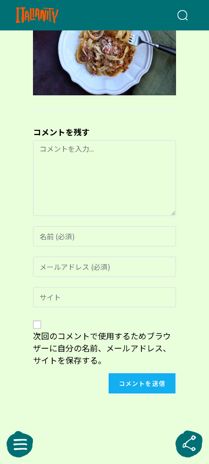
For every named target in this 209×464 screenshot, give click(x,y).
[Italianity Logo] (51, 15)
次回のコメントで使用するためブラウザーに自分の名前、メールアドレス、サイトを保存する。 (102, 348)
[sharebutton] (189, 444)
